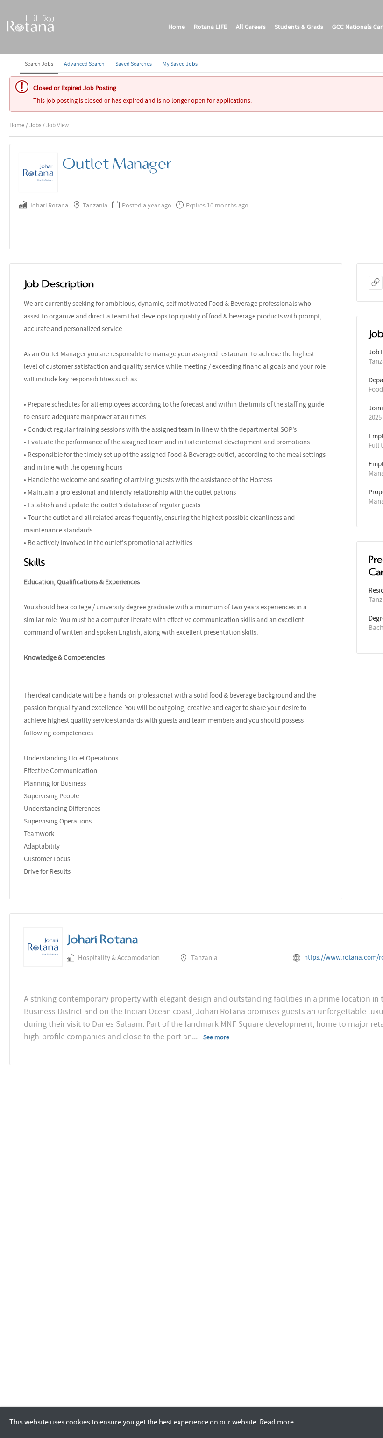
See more (216, 1037)
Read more (277, 1422)
